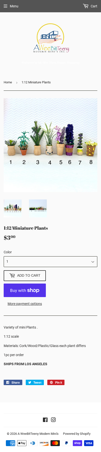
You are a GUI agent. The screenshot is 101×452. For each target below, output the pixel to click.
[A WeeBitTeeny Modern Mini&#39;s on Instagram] (53, 420)
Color (8, 252)
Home (8, 82)
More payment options (25, 304)
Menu (14, 6)
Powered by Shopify (76, 434)
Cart (93, 6)
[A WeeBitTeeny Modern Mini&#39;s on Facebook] (45, 420)
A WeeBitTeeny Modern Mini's (38, 434)
